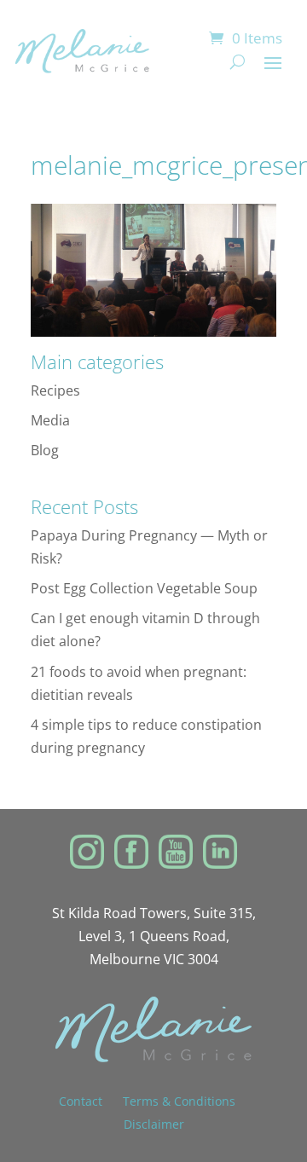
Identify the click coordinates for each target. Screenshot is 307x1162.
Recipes (55, 390)
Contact (91, 1101)
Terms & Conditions (179, 1101)
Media (50, 420)
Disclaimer (154, 1124)
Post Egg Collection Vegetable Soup (144, 588)
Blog (45, 450)
